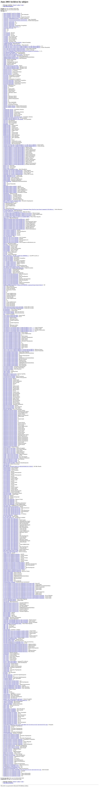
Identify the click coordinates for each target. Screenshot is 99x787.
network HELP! (6, 471)
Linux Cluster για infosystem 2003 (10, 315)
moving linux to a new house (9, 448)
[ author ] (19, 5)
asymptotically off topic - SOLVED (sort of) (12, 116)
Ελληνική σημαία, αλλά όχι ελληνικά (11, 746)
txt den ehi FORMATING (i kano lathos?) (12, 685)
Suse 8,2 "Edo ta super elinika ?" (10, 661)
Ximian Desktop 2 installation (9, 708)
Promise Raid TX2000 (8, 572)
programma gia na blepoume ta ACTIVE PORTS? (14, 562)
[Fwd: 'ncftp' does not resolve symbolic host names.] (14, 48)
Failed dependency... (7, 194)
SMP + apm (6, 624)
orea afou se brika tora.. (8, 515)
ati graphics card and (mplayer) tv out (11, 118)
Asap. (4, 108)
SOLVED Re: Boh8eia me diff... (10, 638)
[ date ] (22, 5)
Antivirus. (5, 85)
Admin (4, 59)
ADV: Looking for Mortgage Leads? (11, 66)
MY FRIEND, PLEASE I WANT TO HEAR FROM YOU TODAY (18, 466)
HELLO (5, 243)
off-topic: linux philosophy (9, 499)
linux (4, 314)
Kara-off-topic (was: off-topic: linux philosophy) (13, 267)
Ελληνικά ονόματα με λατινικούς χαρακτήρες (13, 739)
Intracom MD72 (6, 246)
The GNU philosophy (8, 674)
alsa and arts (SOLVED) (8, 80)
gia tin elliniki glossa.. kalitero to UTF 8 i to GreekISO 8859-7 (16, 216)
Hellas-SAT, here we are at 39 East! (11, 237)
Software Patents (7, 629)
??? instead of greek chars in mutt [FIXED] (12, 42)
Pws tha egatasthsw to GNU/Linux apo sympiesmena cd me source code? (19, 583)
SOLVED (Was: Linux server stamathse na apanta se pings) (16, 630)
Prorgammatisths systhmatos (9, 582)
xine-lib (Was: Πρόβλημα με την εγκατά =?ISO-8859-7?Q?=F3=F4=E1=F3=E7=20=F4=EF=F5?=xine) (25, 724)
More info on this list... (8, 6)
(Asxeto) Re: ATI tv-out (8, 27)
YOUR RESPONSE (7, 733)
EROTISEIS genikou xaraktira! (10, 186)
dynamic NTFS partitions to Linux (10, 169)
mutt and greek (6, 464)
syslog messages (6, 663)
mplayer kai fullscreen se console (10, 459)
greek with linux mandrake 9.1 (9, 230)
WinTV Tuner (6, 705)
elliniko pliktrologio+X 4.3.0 (9, 175)
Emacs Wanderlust (7, 181)
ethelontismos (6, 193)
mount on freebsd (7, 447)
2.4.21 (4, 29)
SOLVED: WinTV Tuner (8, 640)
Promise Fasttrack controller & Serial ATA (12, 570)
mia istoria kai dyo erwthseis (9, 376)
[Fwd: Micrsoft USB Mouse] (9, 52)
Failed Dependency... (8, 196)
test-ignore (5, 672)
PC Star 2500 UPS (7, 516)
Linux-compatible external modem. (10, 351)
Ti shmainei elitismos (7, 678)
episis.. (4, 182)
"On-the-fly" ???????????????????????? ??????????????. (15, 19)
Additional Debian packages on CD (11, 57)
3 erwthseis (5, 36)
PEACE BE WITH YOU (8, 517)
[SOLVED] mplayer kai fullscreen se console (13, 54)
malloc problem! (6, 371)
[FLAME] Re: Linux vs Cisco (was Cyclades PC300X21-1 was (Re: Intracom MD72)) (22, 46)
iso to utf (5, 252)
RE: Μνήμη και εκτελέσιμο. (9, 755)
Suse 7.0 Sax (6, 655)
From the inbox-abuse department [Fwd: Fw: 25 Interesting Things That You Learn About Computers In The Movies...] (28, 209)
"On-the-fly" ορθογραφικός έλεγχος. (11, 18)
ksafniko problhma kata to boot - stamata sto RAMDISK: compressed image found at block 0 (23, 284)
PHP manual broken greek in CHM (11, 550)
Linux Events (6, 317)
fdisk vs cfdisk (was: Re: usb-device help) (12, 200)
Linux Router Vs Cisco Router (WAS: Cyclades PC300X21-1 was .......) (18, 330)
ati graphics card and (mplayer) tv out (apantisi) (13, 119)
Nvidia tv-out (6, 495)
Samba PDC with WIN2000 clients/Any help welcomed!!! (15, 619)
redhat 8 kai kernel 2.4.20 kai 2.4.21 (11, 602)
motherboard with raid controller (10, 410)
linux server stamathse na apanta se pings (12, 332)
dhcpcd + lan (6, 165)
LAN (4, 286)
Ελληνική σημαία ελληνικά (9, 745)
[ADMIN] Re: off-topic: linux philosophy (12, 45)
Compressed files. (7, 136)
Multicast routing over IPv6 (9, 462)
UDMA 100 (6, 689)
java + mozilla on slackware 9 (9, 261)
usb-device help (6, 695)
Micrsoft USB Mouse (8, 409)
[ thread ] (14, 5)
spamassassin (6, 652)
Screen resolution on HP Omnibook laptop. (12, 623)
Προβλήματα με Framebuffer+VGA (11, 764)
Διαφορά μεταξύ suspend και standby (11, 734)
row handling (6, 617)
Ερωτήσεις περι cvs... (8, 749)
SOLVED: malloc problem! (9, 639)
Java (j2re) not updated (8, 256)
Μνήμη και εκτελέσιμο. (8, 752)
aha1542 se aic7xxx (7, 69)
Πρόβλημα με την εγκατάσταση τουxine (12, 771)
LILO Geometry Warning (8, 311)
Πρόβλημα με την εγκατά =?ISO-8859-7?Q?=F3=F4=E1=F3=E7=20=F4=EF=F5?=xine (22, 769)
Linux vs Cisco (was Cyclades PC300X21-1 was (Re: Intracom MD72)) (18, 349)
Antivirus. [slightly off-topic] (9, 105)
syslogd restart (6, 667)
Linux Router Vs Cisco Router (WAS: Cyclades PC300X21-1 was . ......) (19, 327)
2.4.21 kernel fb (6, 32)
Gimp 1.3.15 (6, 218)
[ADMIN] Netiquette (8, 43)
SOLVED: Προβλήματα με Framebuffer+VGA (13, 641)
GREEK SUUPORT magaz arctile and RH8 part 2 (14, 219)
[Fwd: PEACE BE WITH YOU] (10, 53)
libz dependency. (7, 309)
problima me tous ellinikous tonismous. (11, 554)
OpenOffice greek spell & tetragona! (11, 506)
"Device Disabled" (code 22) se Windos (11, 13)
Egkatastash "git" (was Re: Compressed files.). (13, 170)
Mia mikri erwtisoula (7, 378)
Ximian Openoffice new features (10, 712)
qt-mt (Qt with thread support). (9, 599)
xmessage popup (7, 725)
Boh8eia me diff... (7, 125)
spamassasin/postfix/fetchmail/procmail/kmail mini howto (15, 644)
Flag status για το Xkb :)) (8, 202)
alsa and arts (6, 75)
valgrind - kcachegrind (8, 701)
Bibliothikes (6, 124)
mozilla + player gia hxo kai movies (11, 454)
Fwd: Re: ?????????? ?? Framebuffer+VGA (12, 211)
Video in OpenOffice (7, 704)
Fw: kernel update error (8, 210)
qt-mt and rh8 (6, 601)
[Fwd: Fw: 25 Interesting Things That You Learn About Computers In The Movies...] (21, 51)
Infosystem (5, 244)
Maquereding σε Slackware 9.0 (10, 373)
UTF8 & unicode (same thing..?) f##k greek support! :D (15, 700)
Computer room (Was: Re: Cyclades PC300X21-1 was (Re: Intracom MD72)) (20, 144)
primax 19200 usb (7, 552)
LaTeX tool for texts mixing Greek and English (13, 306)
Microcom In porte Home (8, 405)
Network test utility (7, 493)
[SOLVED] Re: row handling (9, 56)
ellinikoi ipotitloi (6, 177)
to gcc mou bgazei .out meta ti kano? (11, 680)
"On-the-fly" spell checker (9, 21)
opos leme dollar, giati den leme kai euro (12, 507)
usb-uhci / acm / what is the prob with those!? (13, 699)
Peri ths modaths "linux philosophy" (11, 518)
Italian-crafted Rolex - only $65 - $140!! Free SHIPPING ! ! (16, 255)
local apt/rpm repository (8, 366)
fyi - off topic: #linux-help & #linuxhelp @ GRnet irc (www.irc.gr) (17, 213)
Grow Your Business (7, 236)
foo (4, 203)
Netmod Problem (7, 467)
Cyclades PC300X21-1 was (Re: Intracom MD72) (14, 147)
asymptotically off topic (8, 109)
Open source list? (7, 505)
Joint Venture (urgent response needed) (11, 266)
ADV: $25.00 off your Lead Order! (11, 65)
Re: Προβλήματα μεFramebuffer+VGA (11, 767)
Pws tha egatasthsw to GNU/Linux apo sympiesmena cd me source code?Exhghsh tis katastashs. (24, 595)
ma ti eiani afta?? (7, 370)
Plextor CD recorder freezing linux (10, 551)
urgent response (6, 694)
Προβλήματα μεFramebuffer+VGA (11, 768)
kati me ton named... (7, 269)
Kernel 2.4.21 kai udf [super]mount (11, 274)
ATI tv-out (5, 120)
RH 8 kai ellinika (7, 612)
